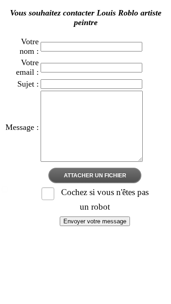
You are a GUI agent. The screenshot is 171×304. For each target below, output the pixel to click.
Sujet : (28, 83)
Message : (22, 127)
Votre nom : (29, 46)
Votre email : (27, 67)
